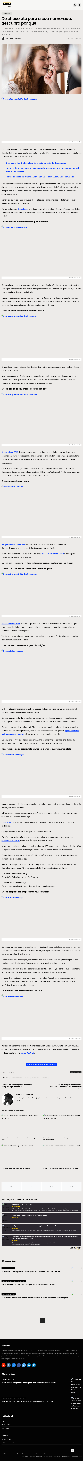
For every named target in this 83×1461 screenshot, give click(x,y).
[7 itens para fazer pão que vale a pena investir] (21, 1154)
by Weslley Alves (76, 1456)
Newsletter (5, 1435)
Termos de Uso (6, 1439)
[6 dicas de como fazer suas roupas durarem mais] (41, 1327)
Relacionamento (8, 1268)
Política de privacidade (9, 1443)
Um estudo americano (11, 623)
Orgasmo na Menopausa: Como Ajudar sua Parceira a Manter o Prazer (31, 1271)
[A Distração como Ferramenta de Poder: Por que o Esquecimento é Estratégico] (76, 1298)
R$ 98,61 (15, 1228)
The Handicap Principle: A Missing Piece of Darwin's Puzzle (29, 1215)
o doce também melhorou (53, 554)
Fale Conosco (6, 1428)
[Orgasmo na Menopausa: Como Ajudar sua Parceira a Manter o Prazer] (76, 1272)
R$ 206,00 (15, 1217)
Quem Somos (6, 1424)
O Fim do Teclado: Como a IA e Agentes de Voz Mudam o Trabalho (29, 1284)
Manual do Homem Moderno (17, 1311)
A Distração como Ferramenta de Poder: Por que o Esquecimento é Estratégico (35, 1297)
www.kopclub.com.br (11, 840)
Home (3, 1421)
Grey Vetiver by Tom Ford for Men (22, 1204)
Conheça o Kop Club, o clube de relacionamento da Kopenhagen (36, 163)
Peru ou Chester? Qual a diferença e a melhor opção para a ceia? (20, 1138)
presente (44, 1077)
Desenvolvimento (8, 1294)
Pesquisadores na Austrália (13, 544)
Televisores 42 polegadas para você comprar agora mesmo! (17, 1087)
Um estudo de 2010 (10, 452)
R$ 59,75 (15, 1240)
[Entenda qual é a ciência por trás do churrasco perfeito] (62, 1154)
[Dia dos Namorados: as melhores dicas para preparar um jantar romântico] (62, 1124)
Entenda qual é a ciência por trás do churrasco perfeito (60, 1168)
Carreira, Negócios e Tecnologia (13, 1281)
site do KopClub (27, 1053)
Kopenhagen (23, 209)
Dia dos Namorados (16, 1077)
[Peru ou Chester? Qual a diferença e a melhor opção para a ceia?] (21, 1124)
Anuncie (4, 1432)
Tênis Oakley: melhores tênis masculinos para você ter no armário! (65, 1087)
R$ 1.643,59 (16, 1206)
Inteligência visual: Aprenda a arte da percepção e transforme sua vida (34, 1226)
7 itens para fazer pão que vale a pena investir (16, 1168)
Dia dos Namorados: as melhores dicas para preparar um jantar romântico (61, 1138)
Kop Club (7, 822)
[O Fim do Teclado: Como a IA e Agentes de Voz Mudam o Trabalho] (76, 1285)
